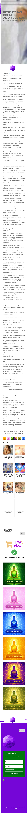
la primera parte (13, 73)
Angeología (6, 15)
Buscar (23, 533)
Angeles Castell (12, 807)
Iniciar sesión (14, 773)
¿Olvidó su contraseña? (9, 769)
